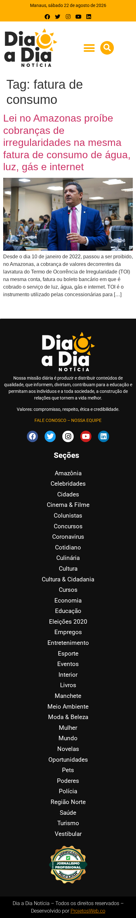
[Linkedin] (89, 16)
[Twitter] (58, 16)
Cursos (68, 589)
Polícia (68, 791)
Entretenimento (68, 642)
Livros (68, 685)
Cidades (68, 494)
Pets (68, 770)
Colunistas (68, 515)
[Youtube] (78, 16)
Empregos (68, 632)
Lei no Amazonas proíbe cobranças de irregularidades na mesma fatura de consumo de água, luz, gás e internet (67, 142)
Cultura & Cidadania (68, 579)
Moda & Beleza (68, 717)
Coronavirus (68, 536)
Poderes (68, 780)
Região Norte (68, 802)
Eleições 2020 (68, 621)
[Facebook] (48, 16)
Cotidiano (68, 547)
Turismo (68, 823)
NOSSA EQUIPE (86, 420)
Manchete (68, 695)
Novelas (68, 749)
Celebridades (68, 483)
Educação (68, 611)
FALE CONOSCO (50, 420)
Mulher (68, 727)
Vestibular (68, 833)
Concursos (68, 526)
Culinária (68, 557)
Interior (68, 674)
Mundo (68, 738)
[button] (89, 48)
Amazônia (68, 473)
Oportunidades (68, 759)
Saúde (68, 812)
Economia (68, 600)
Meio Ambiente (68, 706)
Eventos (68, 664)
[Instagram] (68, 16)
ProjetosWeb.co (88, 911)
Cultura (68, 568)
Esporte (68, 653)
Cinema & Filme (68, 504)
